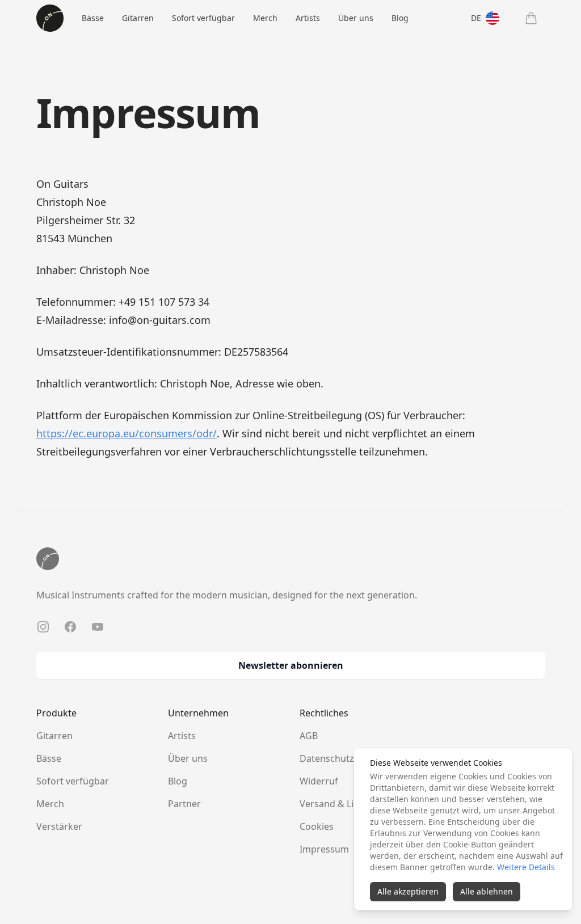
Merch (265, 17)
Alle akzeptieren (408, 891)
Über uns (355, 17)
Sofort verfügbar (203, 17)
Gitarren (138, 17)
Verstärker (59, 826)
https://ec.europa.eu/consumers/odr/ (126, 433)
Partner (184, 804)
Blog (400, 17)
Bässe (93, 17)
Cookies (317, 826)
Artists (308, 17)
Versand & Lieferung (344, 804)
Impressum (324, 849)
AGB (309, 735)
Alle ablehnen (486, 891)
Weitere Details (526, 867)
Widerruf (319, 781)
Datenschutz (327, 758)
